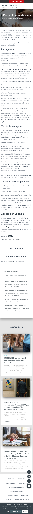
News (10, 236)
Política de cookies (16, 511)
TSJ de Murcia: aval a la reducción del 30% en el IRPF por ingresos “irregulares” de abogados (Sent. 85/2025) (16, 284)
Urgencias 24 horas (16, 1)
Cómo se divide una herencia (12, 239)
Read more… (23, 372)
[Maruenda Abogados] (10, 6)
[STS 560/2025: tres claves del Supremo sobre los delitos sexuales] (16, 343)
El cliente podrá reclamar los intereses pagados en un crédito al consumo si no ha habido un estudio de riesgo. (17, 308)
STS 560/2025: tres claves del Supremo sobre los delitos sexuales (15, 360)
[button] (29, 486)
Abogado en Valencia (12, 213)
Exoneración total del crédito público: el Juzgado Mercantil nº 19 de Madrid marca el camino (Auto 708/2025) (16, 293)
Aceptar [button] (25, 511)
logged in (10, 261)
